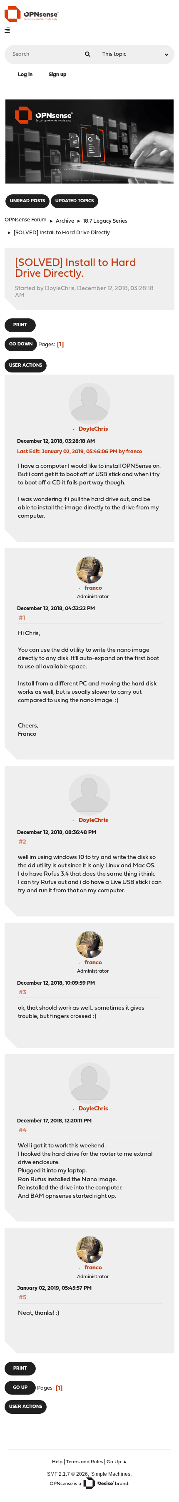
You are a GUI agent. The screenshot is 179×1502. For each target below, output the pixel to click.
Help (57, 1462)
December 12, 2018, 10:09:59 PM (56, 983)
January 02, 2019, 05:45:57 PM (54, 1288)
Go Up (20, 1387)
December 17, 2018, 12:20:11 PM (54, 1121)
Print (20, 325)
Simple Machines (110, 1474)
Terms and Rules (84, 1462)
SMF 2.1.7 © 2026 (67, 1474)
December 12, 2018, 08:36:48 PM (56, 832)
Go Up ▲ (117, 1462)
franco (93, 588)
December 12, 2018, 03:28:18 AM (56, 441)
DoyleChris (93, 429)
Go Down (20, 344)
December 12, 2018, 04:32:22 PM (56, 608)
